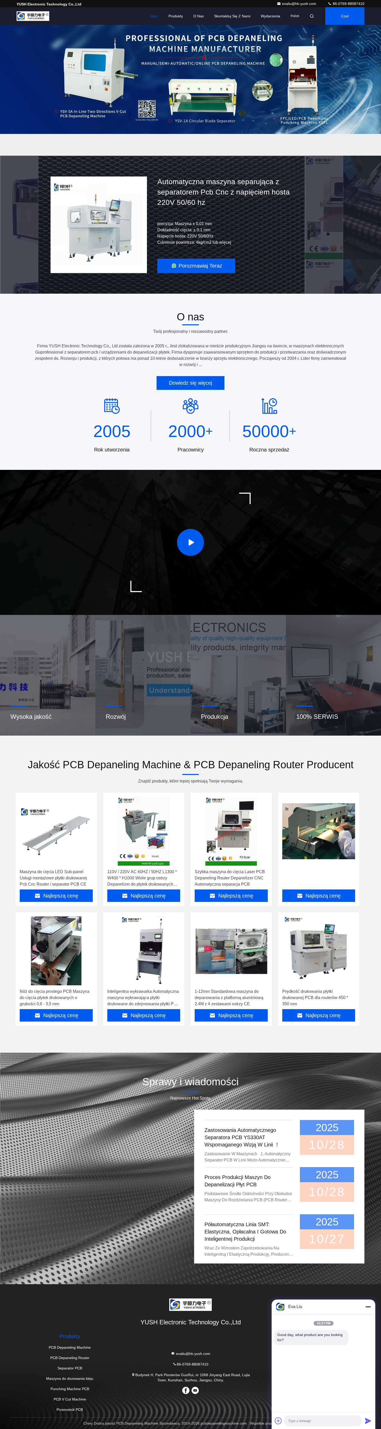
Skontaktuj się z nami (232, 16)
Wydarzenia (270, 16)
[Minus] (368, 1307)
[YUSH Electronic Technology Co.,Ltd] (33, 16)
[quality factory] (318, 831)
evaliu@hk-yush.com (299, 4)
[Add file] (278, 1420)
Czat (345, 16)
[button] (159, 154)
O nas (198, 16)
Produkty (175, 16)
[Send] (368, 1420)
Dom (154, 16)
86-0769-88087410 (348, 4)
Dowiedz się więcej (190, 383)
